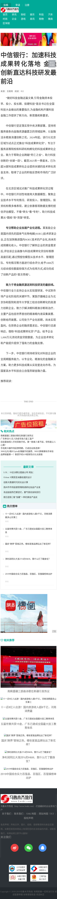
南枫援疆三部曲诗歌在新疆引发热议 (17, 436)
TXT (51, 813)
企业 (14, 19)
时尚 (5, 19)
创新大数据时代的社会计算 (16, 482)
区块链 (6, 23)
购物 (41, 19)
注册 (27, 5)
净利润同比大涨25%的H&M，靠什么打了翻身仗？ (28, 559)
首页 (5, 14)
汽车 (50, 14)
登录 (17, 5)
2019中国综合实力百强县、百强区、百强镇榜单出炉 (28, 574)
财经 (23, 14)
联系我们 (18, 813)
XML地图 (31, 813)
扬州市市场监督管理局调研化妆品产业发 (22, 487)
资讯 (14, 14)
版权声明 (28, 818)
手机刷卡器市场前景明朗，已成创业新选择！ (21, 448)
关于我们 (6, 813)
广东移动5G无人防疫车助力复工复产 (17, 439)
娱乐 (32, 14)
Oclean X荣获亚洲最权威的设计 (18, 477)
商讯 (32, 19)
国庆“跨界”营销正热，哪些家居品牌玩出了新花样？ (28, 544)
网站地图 (43, 813)
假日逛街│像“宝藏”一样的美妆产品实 (20, 497)
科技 (41, 14)
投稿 (6, 5)
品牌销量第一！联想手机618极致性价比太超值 (22, 454)
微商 (50, 19)
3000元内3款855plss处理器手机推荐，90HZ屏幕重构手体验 (27, 451)
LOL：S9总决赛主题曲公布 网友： (19, 472)
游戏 (23, 19)
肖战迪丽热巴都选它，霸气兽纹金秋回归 (22, 492)
